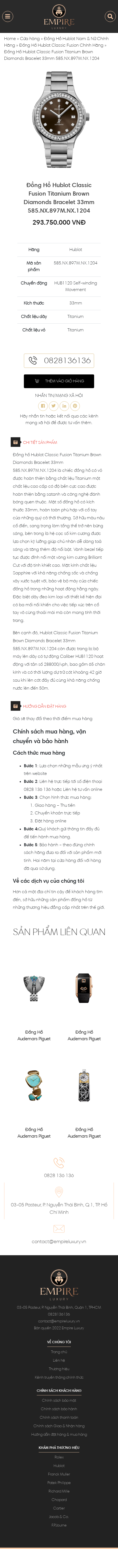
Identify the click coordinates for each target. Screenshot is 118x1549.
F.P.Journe (59, 1526)
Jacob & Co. (59, 1517)
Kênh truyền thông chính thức (59, 1378)
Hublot (59, 1466)
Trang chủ (59, 1352)
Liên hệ (59, 1361)
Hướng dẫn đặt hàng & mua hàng (59, 1435)
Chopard (59, 1500)
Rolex (59, 1458)
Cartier (59, 1509)
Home (10, 39)
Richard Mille (59, 1492)
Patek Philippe (59, 1483)
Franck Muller (59, 1475)
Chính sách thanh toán (59, 1418)
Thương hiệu (59, 1369)
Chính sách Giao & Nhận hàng (59, 1426)
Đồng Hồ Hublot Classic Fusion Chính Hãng (61, 45)
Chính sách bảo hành (59, 1409)
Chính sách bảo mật (59, 1401)
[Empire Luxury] (59, 16)
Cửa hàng (30, 39)
